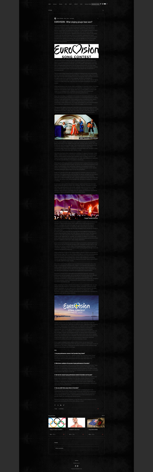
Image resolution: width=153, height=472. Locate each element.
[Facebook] (101, 4)
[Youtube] (105, 4)
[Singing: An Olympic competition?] (57, 422)
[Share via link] (63, 405)
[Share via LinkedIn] (60, 405)
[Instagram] (103, 4)
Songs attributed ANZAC (93, 429)
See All (103, 415)
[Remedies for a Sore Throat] (76, 422)
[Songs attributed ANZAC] (96, 422)
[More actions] (98, 18)
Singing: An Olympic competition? (56, 429)
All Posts (50, 10)
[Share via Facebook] (55, 405)
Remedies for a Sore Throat (74, 429)
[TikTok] (107, 4)
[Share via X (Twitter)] (57, 405)
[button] (103, 10)
